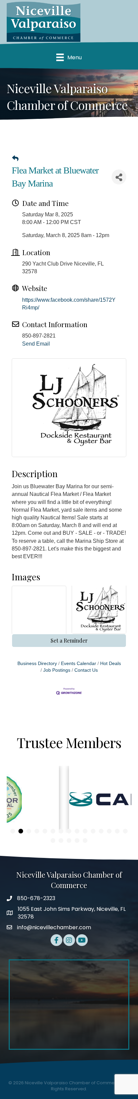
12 (101, 831)
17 (61, 840)
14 (117, 831)
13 (109, 831)
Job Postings (56, 670)
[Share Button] (119, 177)
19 (77, 840)
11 (93, 831)
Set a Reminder (69, 640)
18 (69, 840)
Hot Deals (110, 663)
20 (85, 840)
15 (125, 831)
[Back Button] (15, 158)
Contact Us (86, 670)
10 (85, 831)
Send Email (36, 344)
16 (53, 840)
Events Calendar (78, 663)
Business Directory (37, 663)
